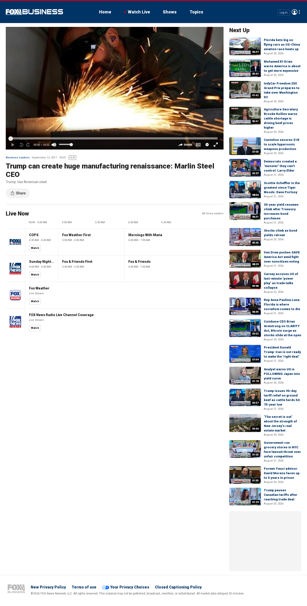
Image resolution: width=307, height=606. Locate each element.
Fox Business (34, 12)
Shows (170, 11)
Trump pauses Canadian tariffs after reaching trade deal (280, 494)
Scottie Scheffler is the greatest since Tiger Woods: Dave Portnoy (282, 187)
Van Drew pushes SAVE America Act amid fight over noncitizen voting (282, 257)
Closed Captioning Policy (178, 587)
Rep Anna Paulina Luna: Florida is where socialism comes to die (282, 304)
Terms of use (84, 587)
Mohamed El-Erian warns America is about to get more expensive (282, 66)
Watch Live (139, 11)
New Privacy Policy (48, 587)
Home (105, 11)
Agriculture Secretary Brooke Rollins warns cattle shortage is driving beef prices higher (281, 118)
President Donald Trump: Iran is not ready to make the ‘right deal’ (282, 352)
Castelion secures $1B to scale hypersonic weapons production (281, 144)
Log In (284, 12)
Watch (35, 248)
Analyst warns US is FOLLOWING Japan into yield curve (282, 373)
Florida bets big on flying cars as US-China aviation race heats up (282, 44)
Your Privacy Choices (129, 587)
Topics (196, 11)
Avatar (294, 12)
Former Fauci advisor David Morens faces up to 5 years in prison (282, 473)
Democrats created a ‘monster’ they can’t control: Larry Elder (280, 166)
